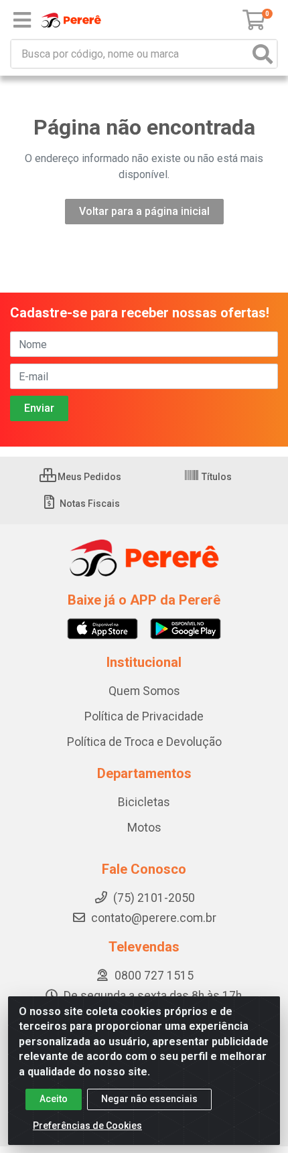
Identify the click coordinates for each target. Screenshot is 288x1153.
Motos (144, 827)
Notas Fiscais (89, 503)
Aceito (54, 1098)
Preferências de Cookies (87, 1125)
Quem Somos (144, 691)
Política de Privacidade (144, 716)
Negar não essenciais (149, 1098)
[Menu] (22, 20)
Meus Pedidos (88, 476)
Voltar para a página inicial (144, 211)
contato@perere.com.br (153, 918)
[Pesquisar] (262, 54)
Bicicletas (144, 802)
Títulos (216, 476)
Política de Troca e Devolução (144, 742)
